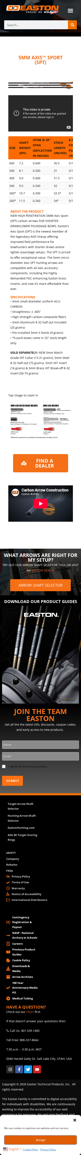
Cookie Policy (30, 1149)
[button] (75, 1120)
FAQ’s (30, 1012)
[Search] (72, 24)
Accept (40, 1140)
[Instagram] (10, 1069)
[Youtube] (37, 1069)
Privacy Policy (48, 1149)
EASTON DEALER (43, 570)
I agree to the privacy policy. (27, 766)
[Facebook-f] (19, 1069)
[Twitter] (28, 1069)
